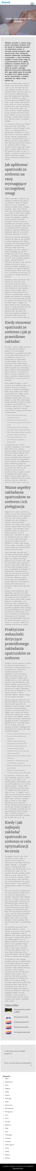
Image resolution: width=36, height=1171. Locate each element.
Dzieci (6, 1085)
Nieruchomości (9, 1108)
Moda (6, 1102)
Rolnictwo (8, 1125)
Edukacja (7, 1088)
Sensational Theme (18, 1168)
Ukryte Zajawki (9, 1145)
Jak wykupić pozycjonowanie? (22, 1032)
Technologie (8, 1135)
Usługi (7, 1151)
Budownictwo (9, 1082)
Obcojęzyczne (9, 1112)
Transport (8, 1138)
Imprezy (7, 1095)
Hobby (7, 1092)
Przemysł (7, 1121)
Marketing (8, 1098)
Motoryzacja (8, 1105)
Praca (6, 1115)
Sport (6, 1131)
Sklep (6, 1128)
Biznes (7, 1078)
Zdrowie (7, 1158)
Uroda (7, 1148)
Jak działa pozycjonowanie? (21, 1022)
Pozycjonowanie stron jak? (21, 1027)
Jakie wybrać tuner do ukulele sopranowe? (14, 1052)
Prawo (7, 1118)
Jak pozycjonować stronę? (21, 1017)
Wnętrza (7, 1155)
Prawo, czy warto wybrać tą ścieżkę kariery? (18, 1063)
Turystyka (8, 1141)
